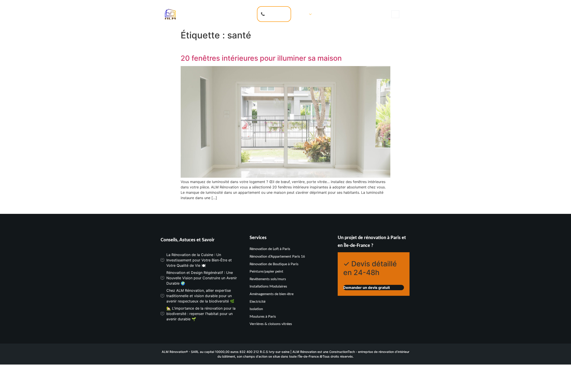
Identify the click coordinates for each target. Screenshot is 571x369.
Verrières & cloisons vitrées (271, 324)
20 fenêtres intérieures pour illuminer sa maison (261, 58)
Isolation (256, 309)
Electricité (257, 301)
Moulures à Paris (263, 316)
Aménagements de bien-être (272, 294)
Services (301, 14)
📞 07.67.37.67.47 (274, 14)
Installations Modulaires (268, 286)
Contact (324, 14)
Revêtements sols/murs (268, 279)
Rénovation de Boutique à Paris (274, 264)
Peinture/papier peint (266, 271)
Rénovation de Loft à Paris (270, 249)
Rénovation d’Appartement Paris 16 (277, 256)
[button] (395, 14)
